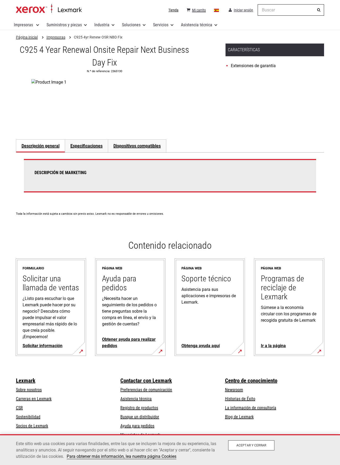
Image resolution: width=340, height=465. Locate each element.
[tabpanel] (170, 179)
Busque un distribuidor (139, 416)
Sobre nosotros (29, 389)
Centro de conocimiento (251, 380)
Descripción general (41, 145)
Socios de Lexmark (32, 425)
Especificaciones (86, 145)
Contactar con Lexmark (146, 380)
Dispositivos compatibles (137, 145)
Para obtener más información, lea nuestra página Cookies (121, 456)
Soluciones (131, 24)
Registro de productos (139, 407)
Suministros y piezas (64, 24)
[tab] (40, 145)
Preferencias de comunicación (146, 389)
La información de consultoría (250, 407)
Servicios (160, 24)
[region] (170, 449)
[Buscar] (318, 10)
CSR (19, 407)
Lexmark (25, 380)
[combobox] (291, 10)
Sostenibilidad (28, 416)
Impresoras (24, 24)
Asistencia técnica (196, 24)
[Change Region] (216, 10)
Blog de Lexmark (239, 416)
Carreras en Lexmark (34, 398)
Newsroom (234, 389)
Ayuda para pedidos (137, 425)
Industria (101, 24)
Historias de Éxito (240, 398)
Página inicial (49, 8)
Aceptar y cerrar (251, 445)
